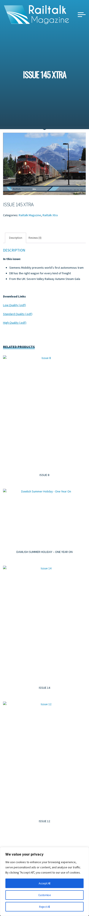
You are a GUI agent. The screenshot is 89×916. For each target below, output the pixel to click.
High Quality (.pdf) (14, 322)
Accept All (44, 883)
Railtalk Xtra (50, 215)
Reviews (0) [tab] (35, 238)
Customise (44, 895)
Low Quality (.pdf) (14, 305)
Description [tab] (15, 238)
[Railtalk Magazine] (36, 14)
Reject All (44, 907)
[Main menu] (82, 14)
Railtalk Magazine (30, 215)
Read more (44, 411)
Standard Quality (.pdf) (17, 314)
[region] (44, 881)
